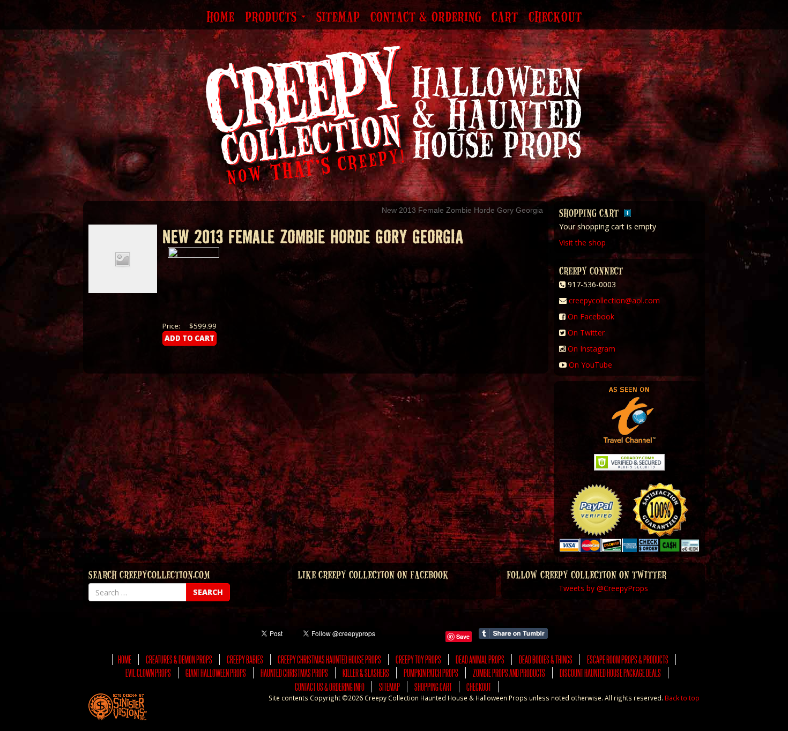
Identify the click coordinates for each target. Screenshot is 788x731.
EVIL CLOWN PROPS (148, 672)
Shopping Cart (433, 686)
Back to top (682, 697)
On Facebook (591, 316)
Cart (505, 18)
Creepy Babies (245, 659)
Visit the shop (582, 242)
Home (220, 18)
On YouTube (590, 365)
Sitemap (338, 18)
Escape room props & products (627, 659)
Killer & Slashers (366, 672)
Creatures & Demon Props (179, 659)
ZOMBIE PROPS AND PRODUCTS (509, 672)
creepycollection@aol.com (614, 300)
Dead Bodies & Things (546, 659)
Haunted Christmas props (294, 672)
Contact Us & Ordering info (330, 686)
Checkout (555, 18)
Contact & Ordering (425, 18)
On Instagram (591, 349)
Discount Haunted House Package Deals (610, 672)
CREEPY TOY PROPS (418, 659)
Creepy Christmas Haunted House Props (329, 659)
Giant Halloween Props (215, 672)
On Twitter (586, 332)
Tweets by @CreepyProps (603, 588)
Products (272, 18)
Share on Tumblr (513, 633)
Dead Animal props (480, 659)
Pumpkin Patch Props (431, 672)
